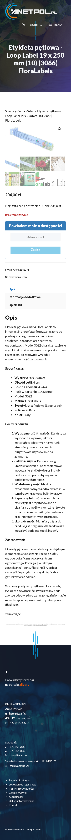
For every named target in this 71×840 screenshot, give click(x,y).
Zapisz (35, 250)
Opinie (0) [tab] (15, 305)
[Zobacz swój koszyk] (23, 25)
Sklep (30, 111)
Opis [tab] (11, 289)
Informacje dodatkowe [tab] (24, 297)
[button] (36, 25)
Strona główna (15, 111)
